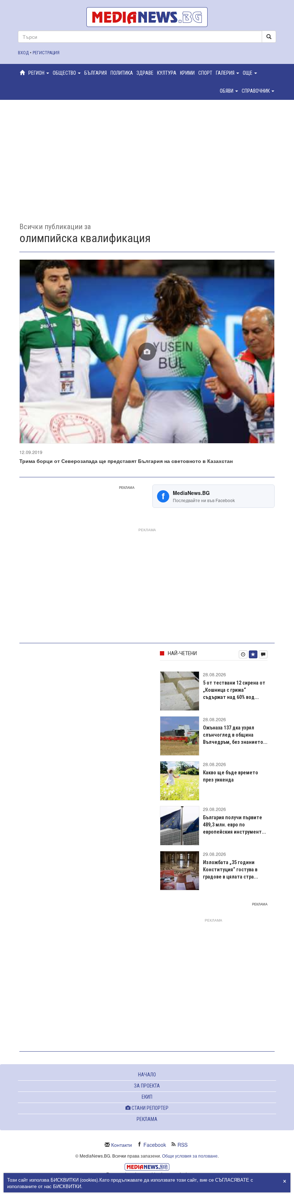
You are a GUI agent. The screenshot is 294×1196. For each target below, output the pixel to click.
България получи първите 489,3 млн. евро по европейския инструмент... (234, 825)
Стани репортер (150, 1108)
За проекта (147, 1086)
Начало (147, 1074)
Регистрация (46, 52)
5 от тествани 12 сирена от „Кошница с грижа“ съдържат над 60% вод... (234, 690)
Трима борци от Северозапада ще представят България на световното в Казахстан (126, 460)
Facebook (154, 1144)
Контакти (121, 1144)
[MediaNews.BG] (147, 17)
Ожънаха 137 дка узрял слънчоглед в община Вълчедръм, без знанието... (235, 735)
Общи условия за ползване (190, 1156)
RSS (182, 1144)
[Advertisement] (147, 155)
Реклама (147, 1119)
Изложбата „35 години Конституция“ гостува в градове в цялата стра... (230, 869)
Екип (147, 1097)
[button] (39, 73)
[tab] (243, 654)
